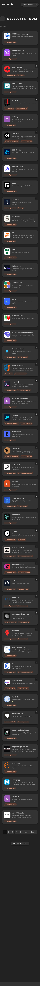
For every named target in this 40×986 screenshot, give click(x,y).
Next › (26, 832)
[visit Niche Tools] (36, 464)
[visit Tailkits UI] (36, 198)
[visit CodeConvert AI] (36, 546)
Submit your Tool (20, 843)
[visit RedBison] (36, 629)
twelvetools (7, 4)
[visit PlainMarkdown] (36, 348)
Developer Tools (28, 4)
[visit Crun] (36, 662)
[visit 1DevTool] (36, 381)
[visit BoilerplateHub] (36, 563)
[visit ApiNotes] (36, 580)
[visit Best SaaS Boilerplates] (36, 613)
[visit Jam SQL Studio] (36, 364)
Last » (33, 832)
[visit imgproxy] (36, 596)
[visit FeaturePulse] (36, 679)
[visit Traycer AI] (36, 132)
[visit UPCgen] (36, 99)
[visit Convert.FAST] (36, 66)
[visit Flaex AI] (36, 414)
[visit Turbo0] (36, 530)
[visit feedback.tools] (36, 712)
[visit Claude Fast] (36, 447)
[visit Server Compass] (36, 497)
